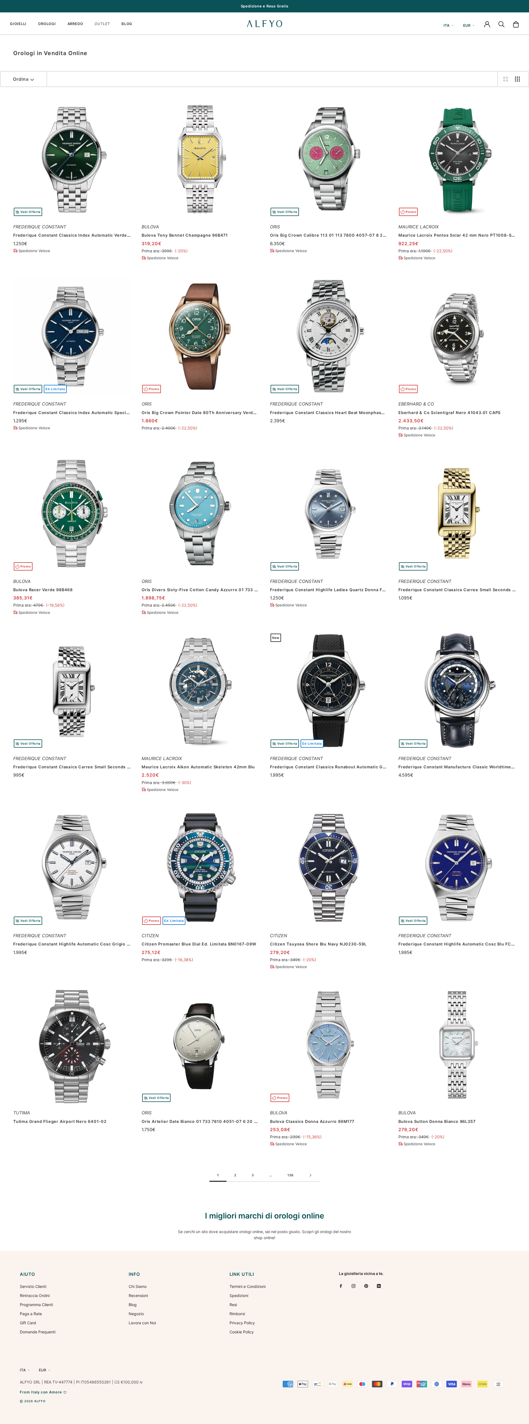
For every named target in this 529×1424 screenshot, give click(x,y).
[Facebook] (341, 1285)
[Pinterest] (366, 1285)
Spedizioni (239, 1295)
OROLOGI (47, 23)
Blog (133, 1304)
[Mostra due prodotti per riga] (505, 79)
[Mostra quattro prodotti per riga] (517, 79)
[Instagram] (353, 1285)
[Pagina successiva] (310, 1175)
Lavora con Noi (142, 1322)
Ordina (21, 79)
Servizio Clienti (33, 1286)
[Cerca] (501, 24)
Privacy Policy (242, 1322)
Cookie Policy (242, 1332)
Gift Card (28, 1322)
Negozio (136, 1313)
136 (290, 1175)
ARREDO (75, 23)
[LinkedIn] (379, 1285)
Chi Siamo (138, 1286)
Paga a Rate (31, 1313)
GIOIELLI (18, 23)
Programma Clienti (36, 1304)
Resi (233, 1304)
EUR (466, 25)
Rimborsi (237, 1313)
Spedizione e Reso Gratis (264, 6)
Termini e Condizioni (248, 1286)
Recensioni (138, 1295)
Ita (446, 25)
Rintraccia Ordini (35, 1295)
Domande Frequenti (37, 1332)
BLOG (127, 23)
